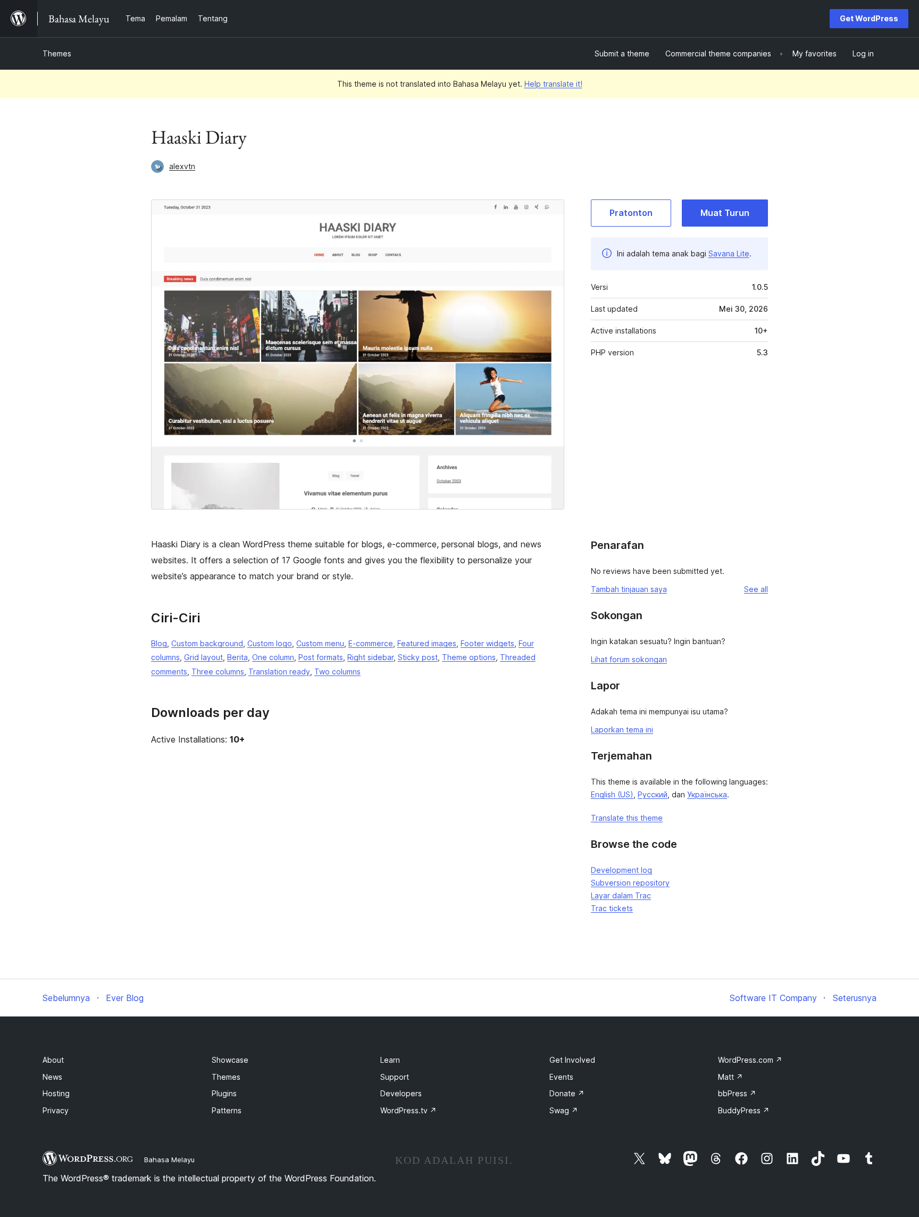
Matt (730, 1076)
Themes (57, 53)
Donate (566, 1093)
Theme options (469, 657)
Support (394, 1076)
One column (273, 657)
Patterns (226, 1110)
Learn (390, 1059)
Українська (707, 794)
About (53, 1059)
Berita (237, 657)
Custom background (207, 643)
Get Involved (572, 1059)
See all (756, 589)
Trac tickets (612, 908)
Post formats (320, 657)
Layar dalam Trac (621, 895)
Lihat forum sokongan (629, 659)
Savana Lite (728, 253)
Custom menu (320, 643)
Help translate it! (553, 83)
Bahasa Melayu (169, 1159)
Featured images (426, 643)
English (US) (612, 794)
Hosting (56, 1093)
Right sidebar (370, 657)
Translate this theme (627, 817)
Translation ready (279, 671)
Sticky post (418, 657)
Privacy (56, 1110)
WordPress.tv (408, 1110)
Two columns (337, 671)
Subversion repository (630, 882)
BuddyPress (744, 1110)
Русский (652, 794)
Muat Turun (724, 212)
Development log (621, 869)
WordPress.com (750, 1059)
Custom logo (269, 643)
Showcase (230, 1059)
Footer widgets (487, 643)
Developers (401, 1093)
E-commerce (370, 643)
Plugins (224, 1093)
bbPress (737, 1093)
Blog (159, 643)
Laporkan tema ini (622, 729)
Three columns (217, 671)
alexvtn (182, 166)
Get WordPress (869, 18)
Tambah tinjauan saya (629, 589)
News (52, 1076)
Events (561, 1076)
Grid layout (203, 657)
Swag (563, 1110)
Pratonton (631, 212)
